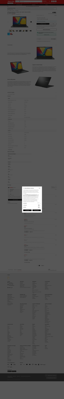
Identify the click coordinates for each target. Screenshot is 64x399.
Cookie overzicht (28, 201)
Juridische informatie (32, 201)
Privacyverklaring (24, 201)
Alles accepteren (36, 210)
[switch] (38, 205)
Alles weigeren (27, 210)
